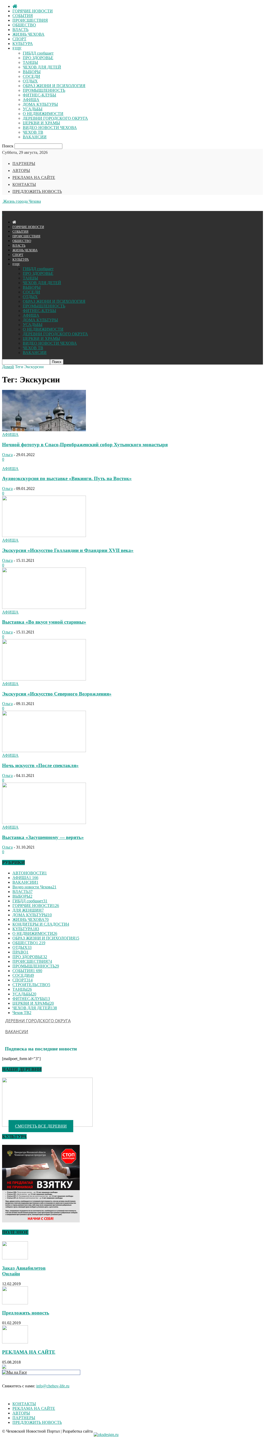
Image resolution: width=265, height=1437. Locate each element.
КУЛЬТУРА (22, 43)
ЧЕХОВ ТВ (33, 132)
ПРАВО (20, 952)
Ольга (7, 454)
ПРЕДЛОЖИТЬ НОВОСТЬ (37, 191)
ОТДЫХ (30, 81)
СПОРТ (19, 39)
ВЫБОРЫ (32, 72)
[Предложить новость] (15, 1303)
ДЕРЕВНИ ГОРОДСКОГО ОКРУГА (55, 118)
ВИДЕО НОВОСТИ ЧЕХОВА (50, 127)
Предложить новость (25, 1312)
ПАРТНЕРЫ (23, 163)
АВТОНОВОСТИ (29, 873)
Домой (8, 367)
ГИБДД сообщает (38, 53)
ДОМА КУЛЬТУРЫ (40, 104)
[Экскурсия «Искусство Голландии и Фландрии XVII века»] (44, 535)
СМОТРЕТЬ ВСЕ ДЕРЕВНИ (41, 1126)
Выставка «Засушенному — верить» (43, 837)
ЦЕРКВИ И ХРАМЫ (41, 123)
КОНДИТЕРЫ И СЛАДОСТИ (40, 924)
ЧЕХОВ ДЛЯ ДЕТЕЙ (42, 67)
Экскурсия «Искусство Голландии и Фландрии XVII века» (68, 550)
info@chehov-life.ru (52, 1386)
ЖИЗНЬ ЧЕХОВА (28, 34)
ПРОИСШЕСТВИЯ (30, 20)
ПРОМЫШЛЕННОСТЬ (44, 90)
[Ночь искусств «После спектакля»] (44, 750)
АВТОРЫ (21, 170)
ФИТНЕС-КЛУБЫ (39, 95)
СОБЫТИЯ (22, 15)
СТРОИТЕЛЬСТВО (31, 984)
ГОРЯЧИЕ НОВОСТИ (32, 11)
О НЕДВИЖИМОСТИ (43, 113)
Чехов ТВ (21, 1012)
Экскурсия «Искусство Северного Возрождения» (57, 694)
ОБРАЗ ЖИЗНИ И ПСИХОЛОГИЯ (54, 86)
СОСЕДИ (31, 76)
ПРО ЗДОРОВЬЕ (38, 58)
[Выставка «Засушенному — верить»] (44, 822)
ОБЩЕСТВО (24, 25)
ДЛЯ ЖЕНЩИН (28, 910)
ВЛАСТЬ (20, 29)
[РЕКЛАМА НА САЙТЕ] (15, 1342)
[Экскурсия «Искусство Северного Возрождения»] (44, 679)
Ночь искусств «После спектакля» (40, 765)
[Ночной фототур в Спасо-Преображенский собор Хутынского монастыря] (44, 430)
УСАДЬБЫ (32, 109)
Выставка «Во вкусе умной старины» (44, 622)
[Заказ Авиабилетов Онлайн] (15, 1258)
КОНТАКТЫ (24, 184)
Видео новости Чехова (34, 887)
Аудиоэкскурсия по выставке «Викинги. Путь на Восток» (67, 478)
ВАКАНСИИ (35, 137)
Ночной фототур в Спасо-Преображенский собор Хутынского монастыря (85, 444)
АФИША (31, 99)
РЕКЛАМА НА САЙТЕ (33, 177)
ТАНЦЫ (30, 62)
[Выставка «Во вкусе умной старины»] (44, 607)
